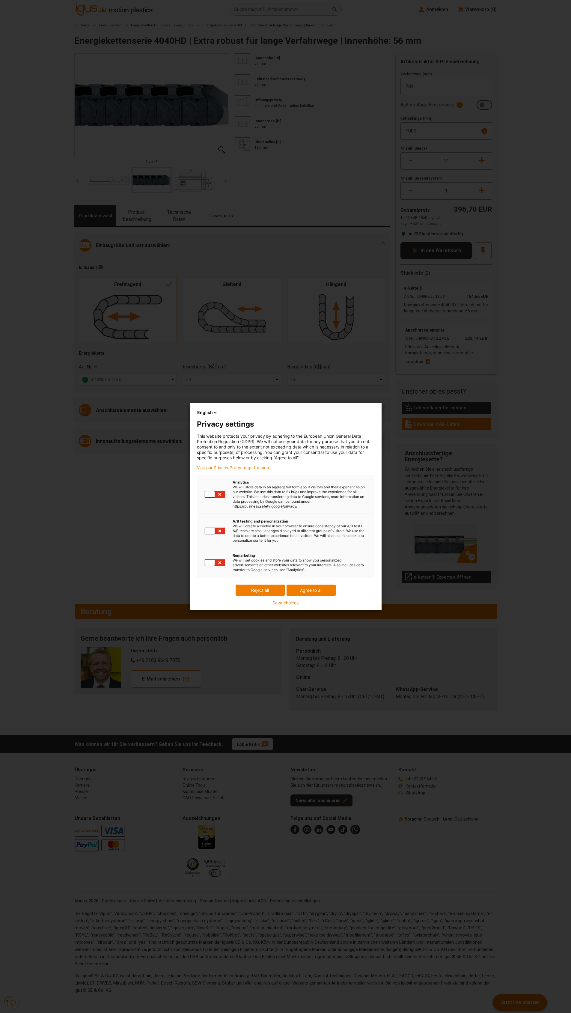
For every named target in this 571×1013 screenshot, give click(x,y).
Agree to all (311, 590)
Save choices (285, 602)
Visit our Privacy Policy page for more (233, 467)
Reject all (260, 590)
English (205, 412)
